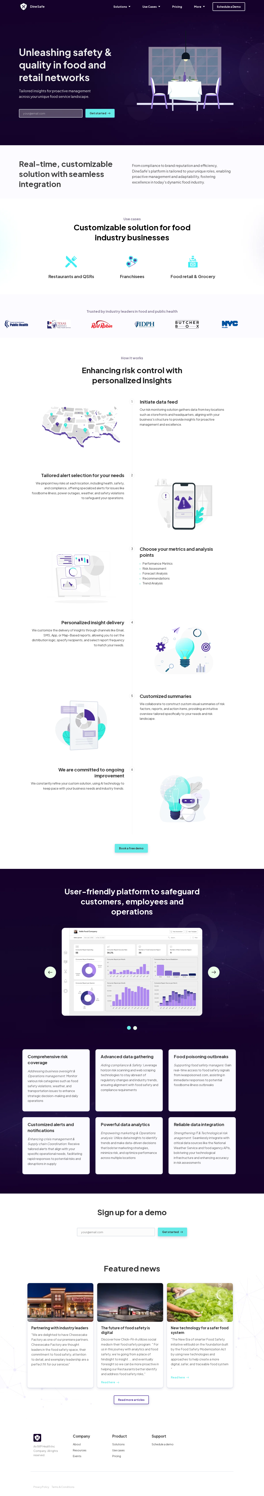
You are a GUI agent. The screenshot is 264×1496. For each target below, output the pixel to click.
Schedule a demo (163, 1444)
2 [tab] (135, 1028)
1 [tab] (129, 1028)
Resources (79, 1450)
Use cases (118, 1450)
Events (77, 1456)
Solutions (118, 1444)
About (77, 1444)
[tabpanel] (132, 972)
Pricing (116, 1456)
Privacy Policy (41, 1487)
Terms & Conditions (63, 1487)
